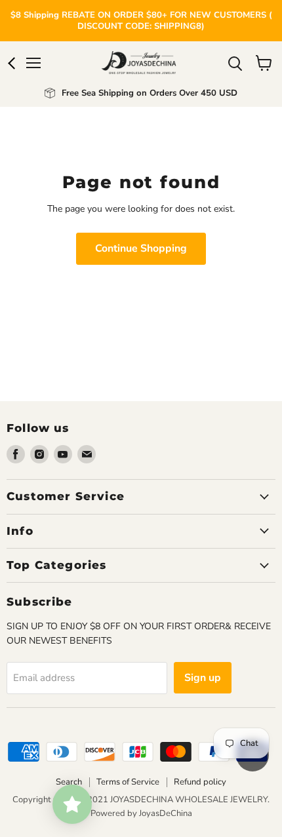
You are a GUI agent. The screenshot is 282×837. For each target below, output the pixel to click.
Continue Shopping (141, 248)
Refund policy (200, 782)
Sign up (202, 678)
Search (69, 782)
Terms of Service (127, 782)
